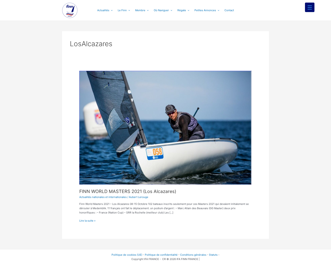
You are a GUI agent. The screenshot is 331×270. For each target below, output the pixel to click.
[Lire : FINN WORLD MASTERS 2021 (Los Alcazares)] (165, 127)
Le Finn (122, 10)
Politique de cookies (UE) (127, 254)
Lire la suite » (87, 220)
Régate (181, 10)
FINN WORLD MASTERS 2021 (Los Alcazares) (127, 191)
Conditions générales (193, 254)
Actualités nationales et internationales (103, 197)
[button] (111, 10)
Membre (140, 10)
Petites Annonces (205, 10)
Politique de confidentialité (161, 254)
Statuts (213, 254)
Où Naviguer (161, 10)
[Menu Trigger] (309, 7)
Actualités (103, 10)
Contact (229, 10)
